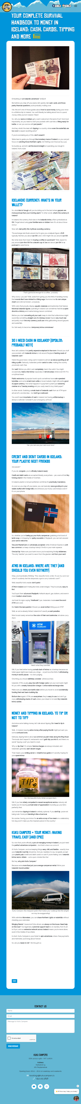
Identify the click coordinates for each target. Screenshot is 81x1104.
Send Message (13, 1046)
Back (14, 981)
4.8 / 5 (57, 6)
